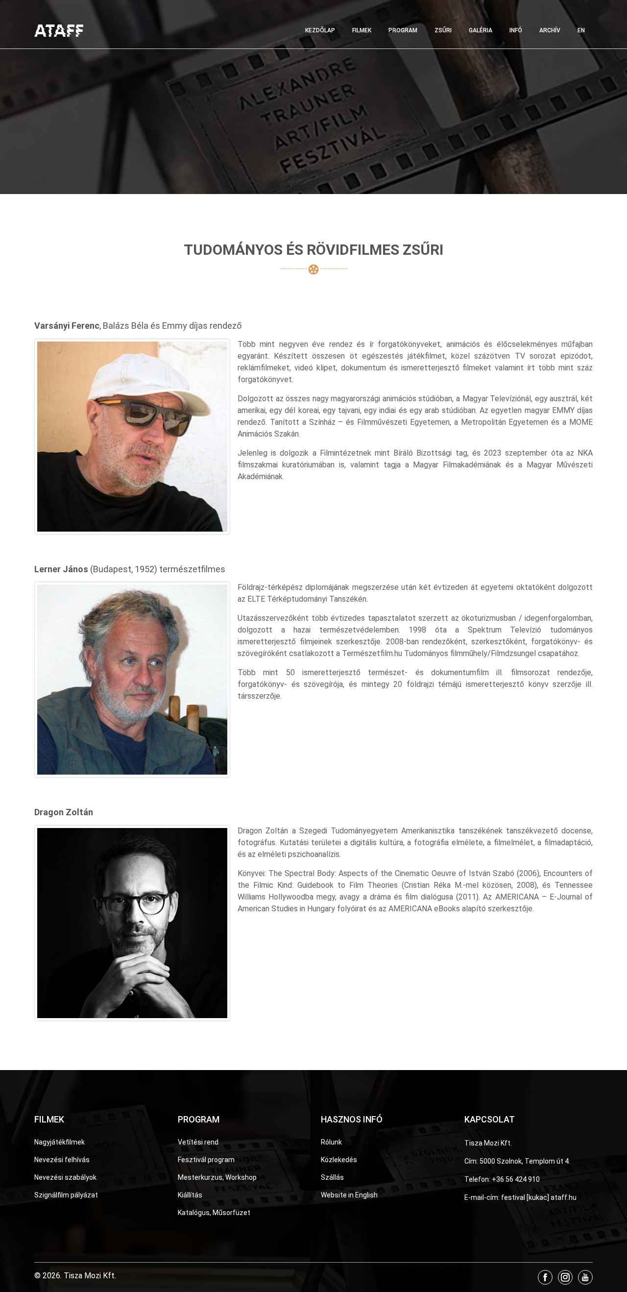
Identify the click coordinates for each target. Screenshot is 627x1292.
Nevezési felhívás (62, 1160)
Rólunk (331, 1142)
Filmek (361, 30)
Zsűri (443, 30)
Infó (515, 30)
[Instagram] (565, 1277)
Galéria (480, 30)
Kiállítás (190, 1195)
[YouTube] (585, 1277)
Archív (549, 30)
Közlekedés (339, 1160)
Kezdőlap (320, 30)
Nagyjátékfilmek (59, 1142)
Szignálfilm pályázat (66, 1195)
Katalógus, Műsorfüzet (214, 1213)
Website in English (349, 1195)
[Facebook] (545, 1277)
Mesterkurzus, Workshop (217, 1177)
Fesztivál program (206, 1160)
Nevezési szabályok (65, 1177)
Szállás (332, 1177)
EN (581, 30)
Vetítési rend (198, 1142)
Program (402, 30)
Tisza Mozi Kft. (488, 1143)
